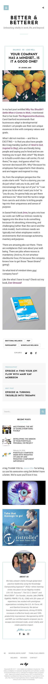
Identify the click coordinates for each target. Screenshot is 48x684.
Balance (17, 50)
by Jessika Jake (25, 68)
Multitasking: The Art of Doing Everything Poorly (23, 429)
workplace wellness (29, 345)
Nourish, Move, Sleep (17, 653)
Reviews (23, 658)
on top (24, 664)
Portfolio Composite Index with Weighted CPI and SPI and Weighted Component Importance (23, 457)
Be (23, 50)
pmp (28, 341)
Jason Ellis (28, 468)
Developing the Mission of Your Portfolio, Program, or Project (24, 441)
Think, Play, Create (36, 653)
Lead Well (30, 50)
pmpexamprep (10, 345)
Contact (33, 658)
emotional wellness (13, 341)
